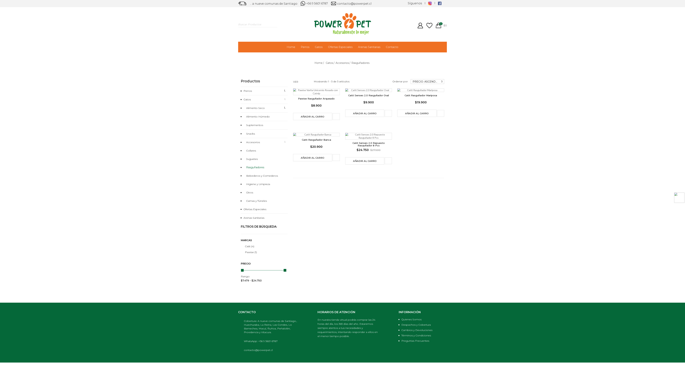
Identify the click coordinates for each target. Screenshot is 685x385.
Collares (251, 150)
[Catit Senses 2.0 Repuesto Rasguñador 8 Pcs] (368, 136)
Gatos (319, 47)
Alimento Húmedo (258, 116)
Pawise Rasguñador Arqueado (316, 98)
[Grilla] (302, 81)
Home (291, 47)
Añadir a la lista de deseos (336, 116)
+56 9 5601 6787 (317, 3)
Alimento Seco (255, 108)
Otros (249, 192)
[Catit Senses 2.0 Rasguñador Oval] (368, 90)
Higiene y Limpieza (258, 184)
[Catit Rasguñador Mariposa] (420, 90)
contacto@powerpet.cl (354, 3)
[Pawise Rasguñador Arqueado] (316, 91)
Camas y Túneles (256, 200)
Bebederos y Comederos (262, 175)
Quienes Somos (411, 319)
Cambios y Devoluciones (416, 330)
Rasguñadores (255, 167)
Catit (249, 246)
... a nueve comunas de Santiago (273, 3)
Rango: (245, 276)
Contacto (392, 47)
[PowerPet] (342, 23)
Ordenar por (400, 81)
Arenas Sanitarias (369, 47)
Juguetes (252, 159)
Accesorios (253, 142)
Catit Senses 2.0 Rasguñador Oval (368, 95)
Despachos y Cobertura (416, 324)
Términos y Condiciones (416, 335)
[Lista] (307, 81)
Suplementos (254, 125)
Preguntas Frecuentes (415, 340)
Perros (305, 47)
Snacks (250, 133)
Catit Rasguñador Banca (316, 139)
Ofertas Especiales (340, 47)
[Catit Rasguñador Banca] (316, 134)
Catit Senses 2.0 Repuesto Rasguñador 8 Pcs (368, 144)
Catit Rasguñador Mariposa (421, 95)
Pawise (251, 252)
